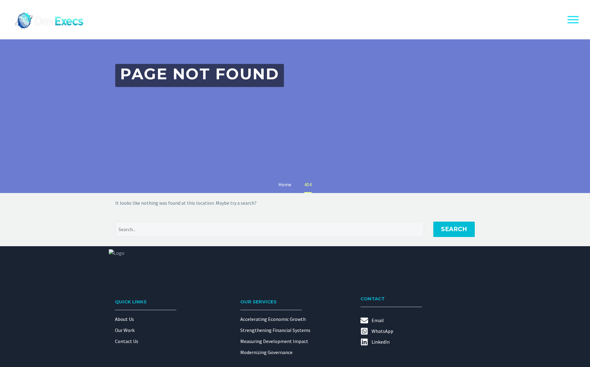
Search (454, 229)
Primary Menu (573, 19)
